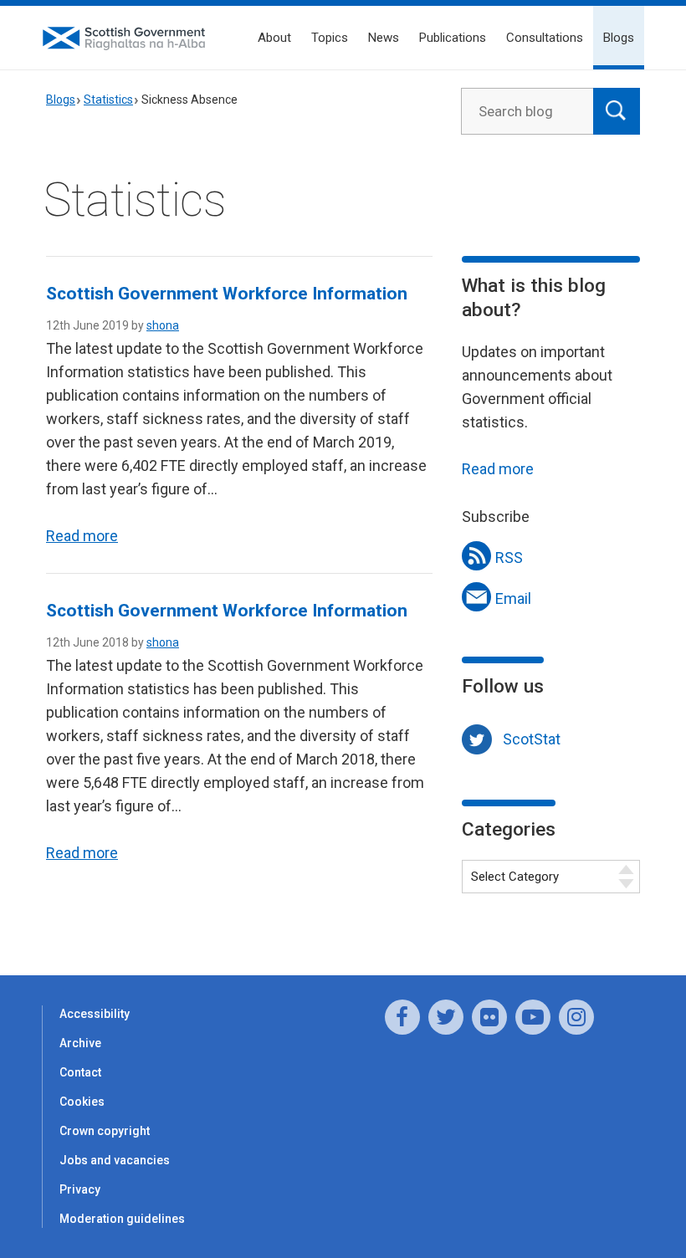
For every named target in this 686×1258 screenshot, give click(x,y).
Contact (80, 1072)
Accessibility (94, 1013)
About (274, 37)
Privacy (79, 1189)
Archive (80, 1043)
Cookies (82, 1101)
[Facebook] (402, 1017)
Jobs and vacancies (114, 1160)
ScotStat (532, 739)
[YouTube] (532, 1017)
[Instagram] (576, 1017)
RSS (509, 557)
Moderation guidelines (122, 1218)
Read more (82, 536)
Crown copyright (104, 1131)
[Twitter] (445, 1017)
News (383, 37)
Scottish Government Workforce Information (226, 294)
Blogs (618, 37)
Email (513, 598)
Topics (329, 37)
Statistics (108, 99)
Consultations (544, 37)
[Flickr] (489, 1017)
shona (162, 325)
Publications (452, 37)
